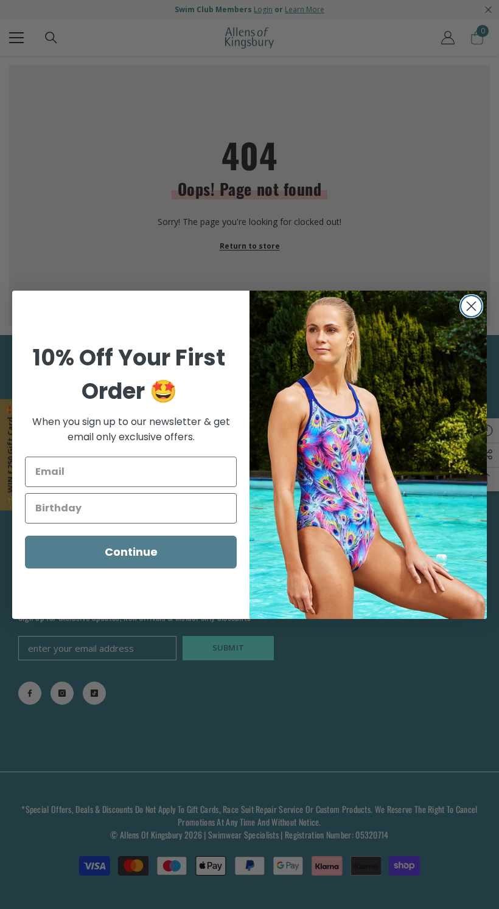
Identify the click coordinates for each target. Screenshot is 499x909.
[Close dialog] (471, 306)
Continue (131, 551)
